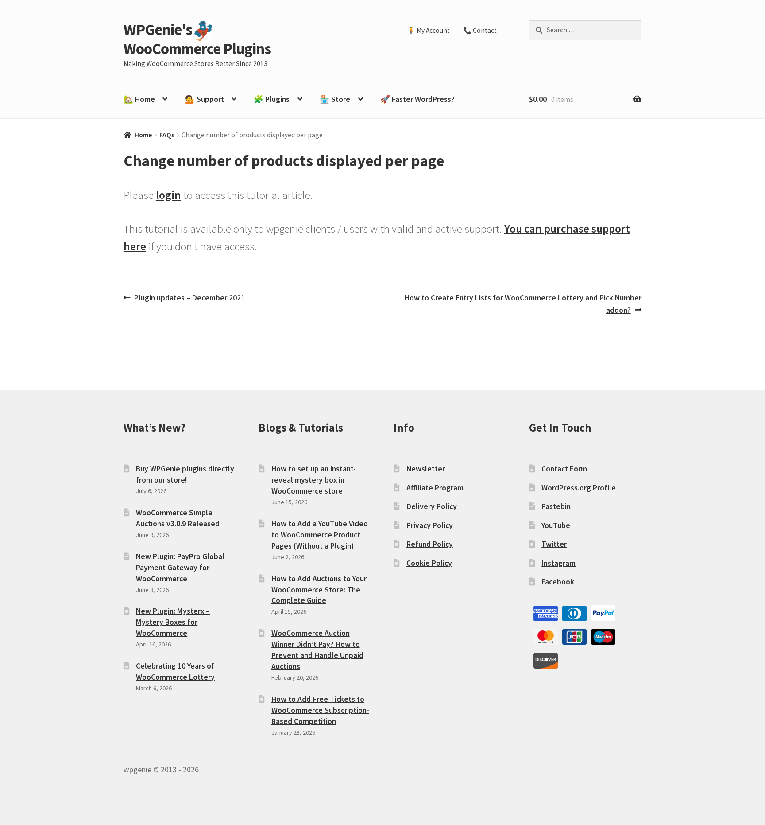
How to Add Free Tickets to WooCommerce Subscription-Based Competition (320, 710)
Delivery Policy (431, 506)
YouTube (555, 525)
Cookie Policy (429, 563)
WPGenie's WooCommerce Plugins (197, 38)
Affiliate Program (435, 488)
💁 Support (204, 99)
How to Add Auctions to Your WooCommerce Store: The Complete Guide (319, 590)
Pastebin (556, 506)
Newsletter (425, 469)
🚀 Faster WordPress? (417, 99)
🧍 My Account (428, 30)
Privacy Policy (429, 525)
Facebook (557, 582)
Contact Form (564, 469)
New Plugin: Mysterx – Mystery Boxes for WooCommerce (173, 622)
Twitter (554, 544)
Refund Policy (429, 544)
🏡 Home (139, 99)
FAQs (166, 135)
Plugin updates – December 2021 (189, 298)
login (168, 195)
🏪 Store (335, 99)
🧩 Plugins (272, 99)
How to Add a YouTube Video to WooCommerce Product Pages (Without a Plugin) (319, 535)
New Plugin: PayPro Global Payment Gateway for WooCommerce (180, 568)
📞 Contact (480, 30)
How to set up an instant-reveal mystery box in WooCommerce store (313, 480)
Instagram (558, 563)
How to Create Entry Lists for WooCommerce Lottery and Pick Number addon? (522, 303)
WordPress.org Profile (578, 488)
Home (143, 135)
